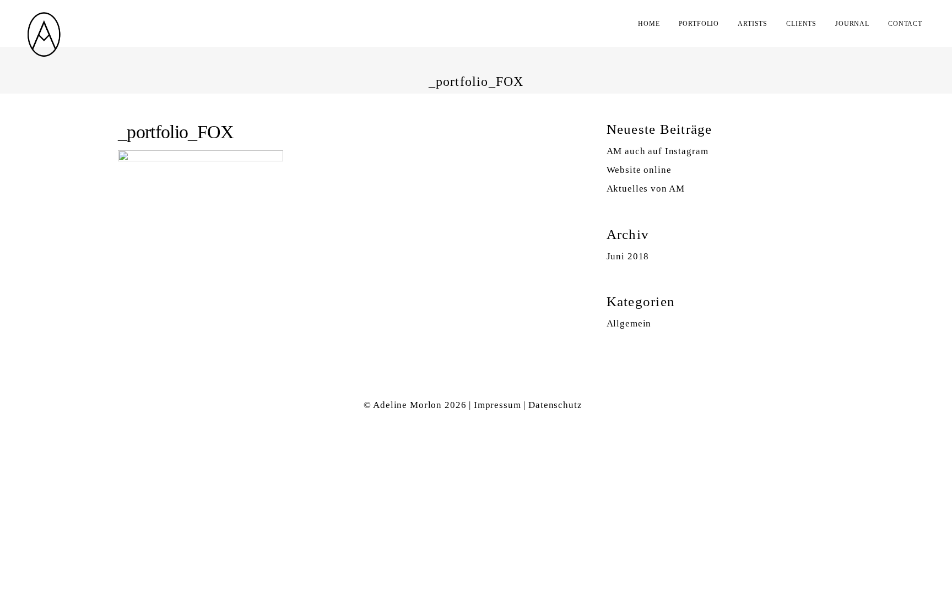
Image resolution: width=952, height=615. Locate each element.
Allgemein (629, 323)
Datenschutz (555, 405)
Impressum (497, 405)
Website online (639, 170)
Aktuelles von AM (646, 188)
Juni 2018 (628, 256)
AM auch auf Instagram (657, 151)
